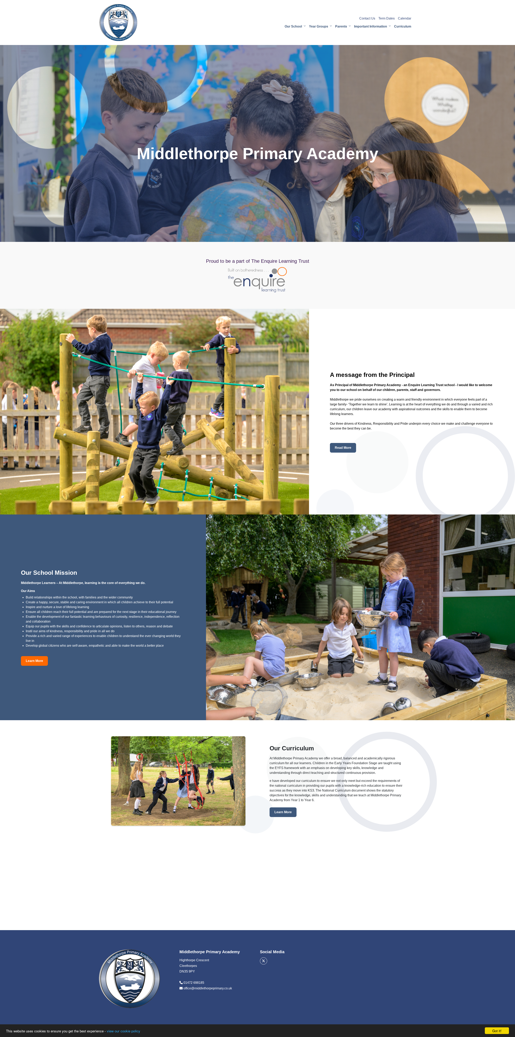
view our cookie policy (123, 1030)
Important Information (370, 26)
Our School (293, 26)
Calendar (404, 18)
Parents (341, 26)
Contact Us (367, 18)
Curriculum (402, 26)
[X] (263, 960)
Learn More (34, 661)
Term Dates (386, 18)
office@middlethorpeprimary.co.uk (207, 988)
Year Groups (318, 26)
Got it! (497, 1030)
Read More (343, 447)
